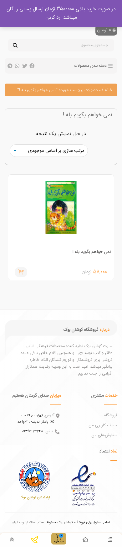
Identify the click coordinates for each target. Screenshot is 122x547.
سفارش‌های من (104, 435)
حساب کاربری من (103, 425)
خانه (108, 90)
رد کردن (52, 17)
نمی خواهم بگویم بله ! (92, 252)
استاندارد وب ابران (24, 522)
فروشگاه (110, 415)
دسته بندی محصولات (90, 66)
